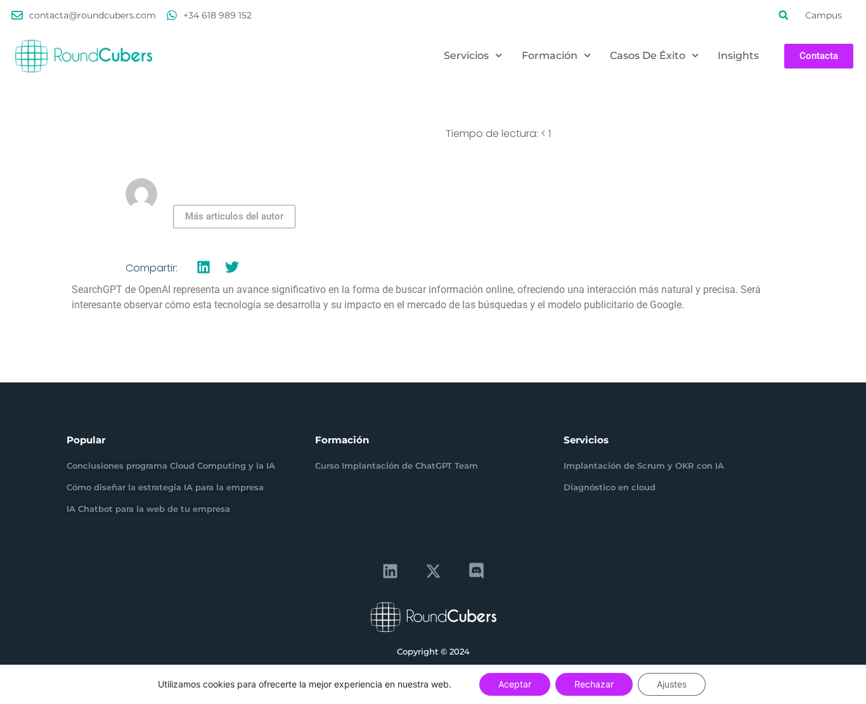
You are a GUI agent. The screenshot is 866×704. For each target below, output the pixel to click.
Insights (738, 55)
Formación (550, 55)
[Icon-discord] (476, 571)
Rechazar (594, 684)
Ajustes (672, 684)
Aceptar (514, 684)
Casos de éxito (647, 55)
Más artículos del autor (234, 216)
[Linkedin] (390, 571)
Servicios (466, 55)
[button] (783, 15)
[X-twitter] (433, 571)
